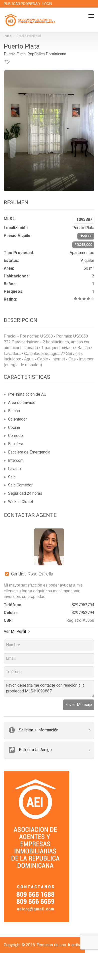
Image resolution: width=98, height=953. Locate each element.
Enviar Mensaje (78, 704)
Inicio (7, 36)
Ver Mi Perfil (15, 631)
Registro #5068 (80, 620)
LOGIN (47, 4)
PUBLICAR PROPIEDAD (22, 4)
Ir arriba (74, 944)
